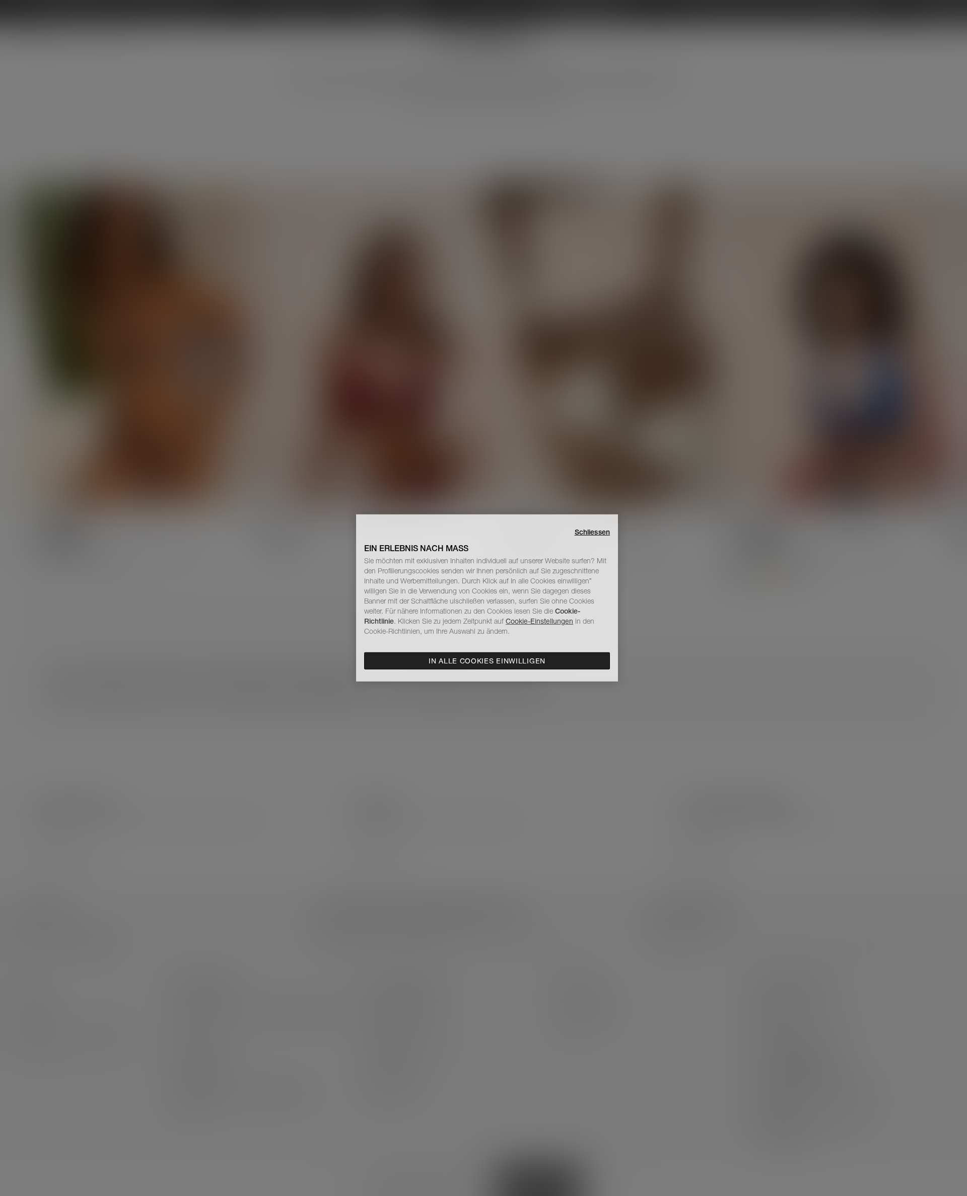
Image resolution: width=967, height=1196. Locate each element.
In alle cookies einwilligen (487, 660)
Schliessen (592, 532)
